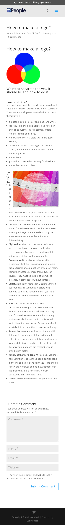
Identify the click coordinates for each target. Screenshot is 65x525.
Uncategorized (49, 33)
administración (17, 33)
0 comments (14, 36)
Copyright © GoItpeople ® (25, 517)
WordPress (32, 520)
